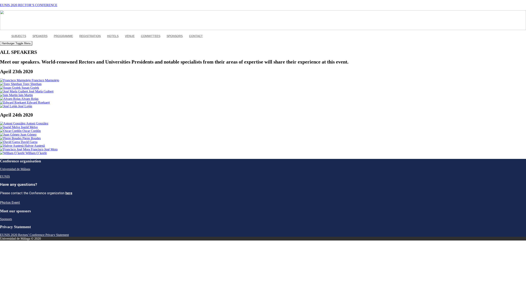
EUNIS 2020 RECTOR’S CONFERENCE (28, 5)
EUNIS (5, 176)
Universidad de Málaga (15, 169)
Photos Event (10, 203)
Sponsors (6, 219)
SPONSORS (175, 36)
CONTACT (196, 36)
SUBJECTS (18, 36)
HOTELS (113, 36)
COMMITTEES (150, 36)
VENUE (130, 36)
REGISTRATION (90, 36)
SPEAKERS (39, 36)
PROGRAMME (63, 36)
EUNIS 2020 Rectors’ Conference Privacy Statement (34, 235)
